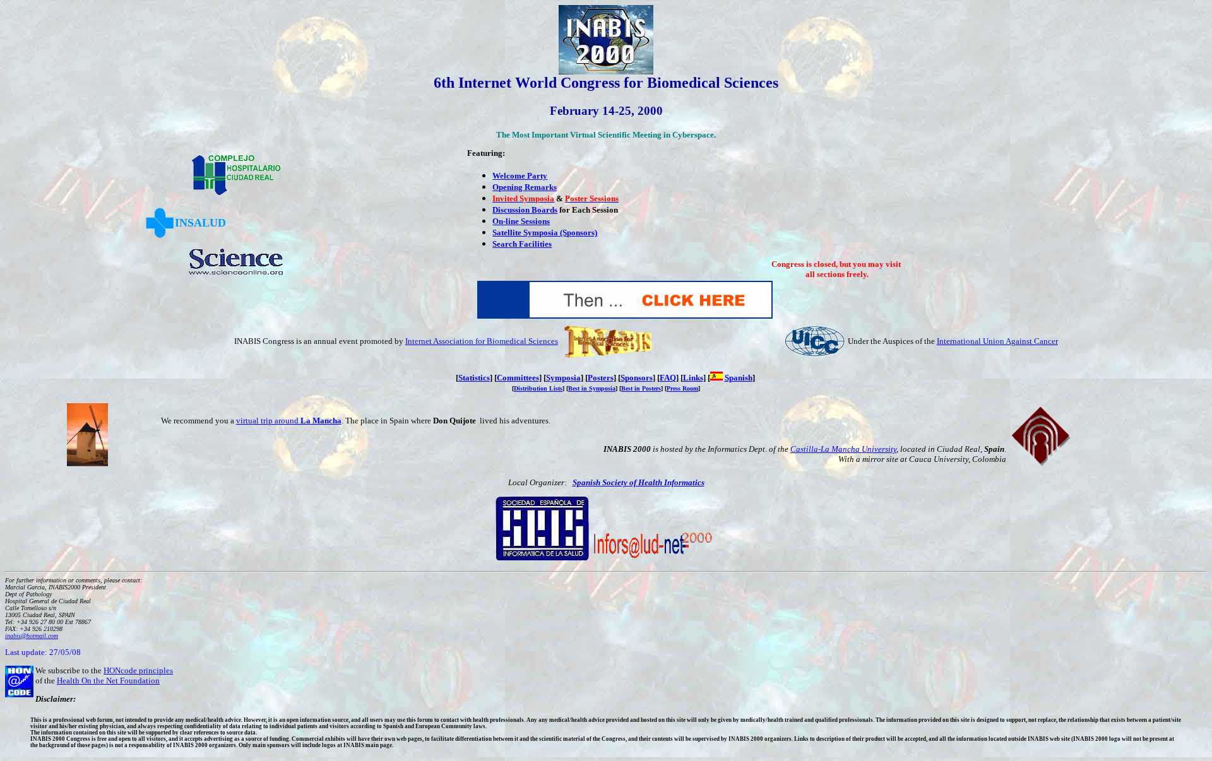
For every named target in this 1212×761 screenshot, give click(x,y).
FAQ (668, 377)
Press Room (682, 388)
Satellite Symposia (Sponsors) (544, 232)
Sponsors (637, 377)
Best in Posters (641, 388)
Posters (601, 377)
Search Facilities (522, 244)
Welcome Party (519, 175)
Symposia (563, 377)
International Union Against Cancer (997, 341)
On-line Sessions (521, 221)
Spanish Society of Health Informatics (638, 482)
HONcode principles (138, 670)
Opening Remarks (524, 187)
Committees (518, 377)
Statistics (474, 377)
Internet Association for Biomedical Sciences (481, 341)
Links (693, 377)
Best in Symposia (591, 388)
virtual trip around (289, 420)
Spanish (738, 377)
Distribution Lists (538, 388)
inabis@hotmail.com (31, 635)
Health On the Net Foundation (108, 680)
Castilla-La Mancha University (843, 449)
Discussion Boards (524, 210)
